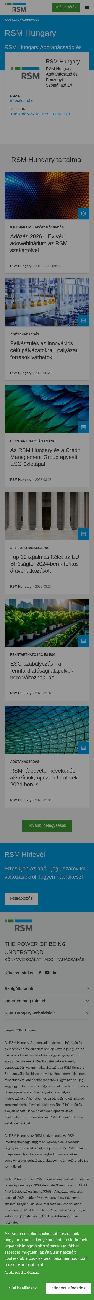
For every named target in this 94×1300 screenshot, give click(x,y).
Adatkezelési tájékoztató (22, 1272)
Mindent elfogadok (68, 1288)
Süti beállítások (23, 1288)
